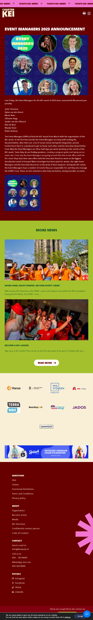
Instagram (20, 578)
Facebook (20, 582)
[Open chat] (87, 614)
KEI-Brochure (18, 524)
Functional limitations (23, 489)
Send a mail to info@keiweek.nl (20, 547)
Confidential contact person (26, 528)
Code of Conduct (20, 533)
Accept (80, 616)
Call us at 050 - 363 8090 (19, 555)
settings (67, 617)
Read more (45, 362)
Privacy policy (19, 498)
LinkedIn (19, 591)
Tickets (15, 484)
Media (15, 519)
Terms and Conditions (22, 493)
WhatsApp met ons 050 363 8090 (21, 564)
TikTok (18, 587)
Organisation (18, 510)
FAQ (14, 480)
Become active (19, 515)
